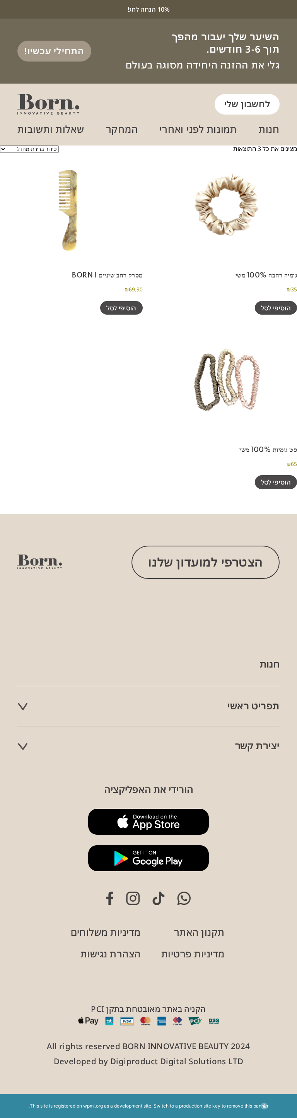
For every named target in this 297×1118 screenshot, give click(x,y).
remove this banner (247, 1106)
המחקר (122, 129)
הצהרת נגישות (110, 953)
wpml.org (93, 1106)
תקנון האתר (199, 932)
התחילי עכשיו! (54, 51)
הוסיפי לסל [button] (276, 308)
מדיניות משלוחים (105, 932)
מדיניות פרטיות (193, 953)
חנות (269, 129)
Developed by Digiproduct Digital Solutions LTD (149, 1061)
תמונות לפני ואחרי (198, 129)
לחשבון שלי (247, 104)
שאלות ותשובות (50, 129)
